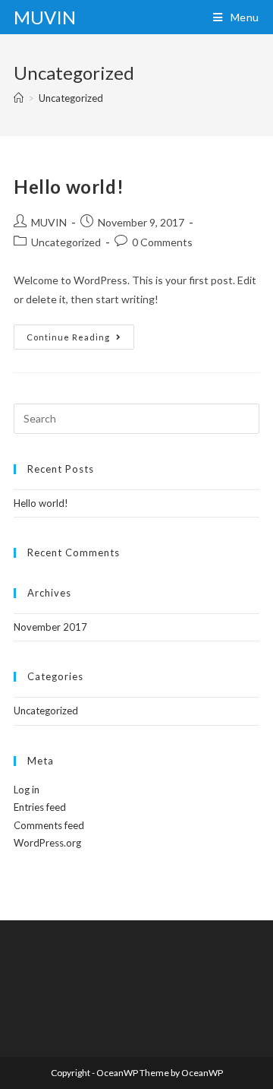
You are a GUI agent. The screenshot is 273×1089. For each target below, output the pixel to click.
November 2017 (50, 627)
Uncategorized (66, 242)
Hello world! (69, 187)
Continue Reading (80, 340)
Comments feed (49, 825)
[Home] (19, 98)
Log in (26, 790)
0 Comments (162, 242)
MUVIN (45, 17)
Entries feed (40, 807)
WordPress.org (47, 843)
